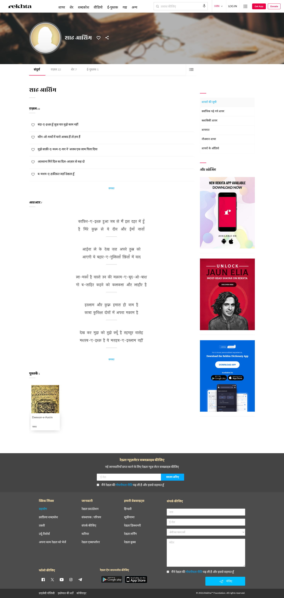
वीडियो (98, 7)
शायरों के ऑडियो (210, 148)
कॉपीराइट (81, 593)
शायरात (205, 130)
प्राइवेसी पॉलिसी (47, 593)
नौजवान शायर (209, 139)
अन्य (134, 7)
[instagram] (71, 579)
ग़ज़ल (56, 69)
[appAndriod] (112, 579)
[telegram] (80, 579)
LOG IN (232, 6)
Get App (259, 6)
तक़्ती (42, 525)
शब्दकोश (83, 7)
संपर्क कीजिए (89, 525)
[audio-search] (204, 6)
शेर (74, 69)
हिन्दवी (128, 509)
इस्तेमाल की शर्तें (65, 593)
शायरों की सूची (209, 102)
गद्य (125, 7)
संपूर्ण (37, 69)
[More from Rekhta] (245, 6)
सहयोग (43, 509)
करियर (85, 533)
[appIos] (136, 579)
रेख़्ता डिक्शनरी (132, 525)
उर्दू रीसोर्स (44, 533)
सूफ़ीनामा (129, 517)
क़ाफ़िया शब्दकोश (48, 517)
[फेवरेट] (98, 37)
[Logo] (20, 7)
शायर (61, 7)
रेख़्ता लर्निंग (130, 533)
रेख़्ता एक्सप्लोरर (91, 542)
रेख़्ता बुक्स (130, 542)
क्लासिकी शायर (209, 121)
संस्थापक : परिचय (91, 517)
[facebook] (43, 579)
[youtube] (62, 579)
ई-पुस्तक (93, 69)
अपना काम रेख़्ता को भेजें (52, 542)
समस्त (111, 188)
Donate (274, 6)
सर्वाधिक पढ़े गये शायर (213, 111)
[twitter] (52, 579)
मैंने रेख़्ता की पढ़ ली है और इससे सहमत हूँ (132, 485)
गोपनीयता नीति (124, 485)
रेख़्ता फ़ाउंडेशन (90, 509)
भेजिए (229, 581)
